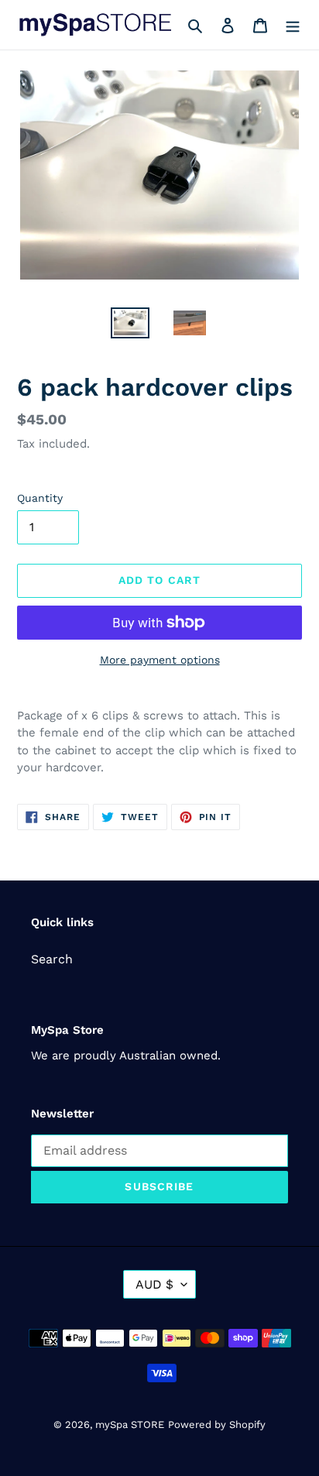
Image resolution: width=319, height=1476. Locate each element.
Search (52, 959)
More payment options (160, 660)
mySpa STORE (129, 1424)
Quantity (40, 498)
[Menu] (292, 25)
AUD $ (154, 1284)
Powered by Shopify (217, 1424)
